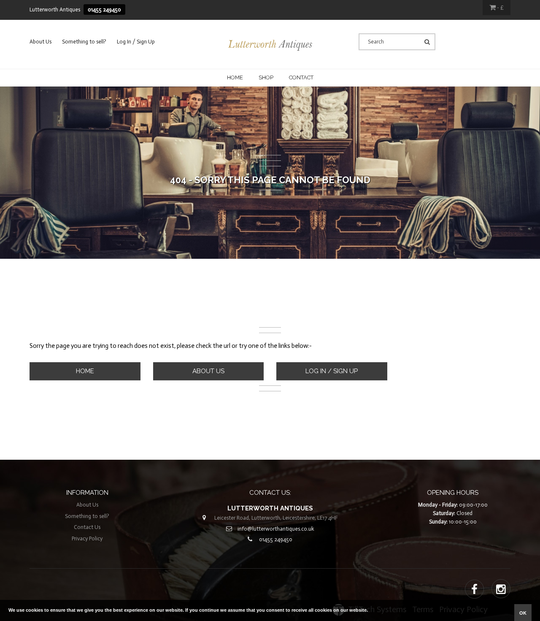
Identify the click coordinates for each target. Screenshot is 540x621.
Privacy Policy (87, 538)
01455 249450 (104, 9)
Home (235, 77)
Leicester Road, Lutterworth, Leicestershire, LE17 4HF (276, 518)
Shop (266, 77)
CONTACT (301, 77)
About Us (40, 41)
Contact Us (87, 527)
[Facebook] (474, 590)
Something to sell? (84, 41)
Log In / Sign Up (136, 41)
